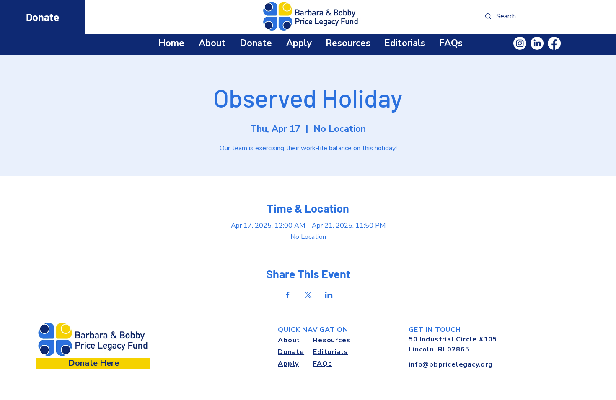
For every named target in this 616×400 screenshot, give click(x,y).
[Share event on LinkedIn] (329, 295)
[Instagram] (519, 43)
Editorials (330, 351)
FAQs (322, 363)
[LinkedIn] (537, 43)
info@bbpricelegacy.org (451, 364)
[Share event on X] (308, 295)
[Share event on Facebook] (288, 295)
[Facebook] (554, 43)
